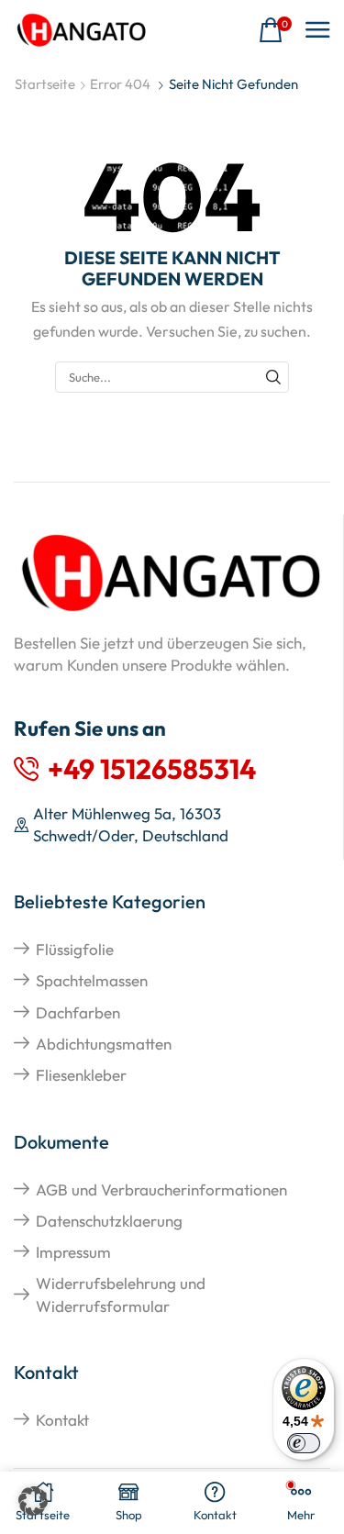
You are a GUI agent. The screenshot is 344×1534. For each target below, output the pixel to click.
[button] (275, 30)
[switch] (303, 1443)
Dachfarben (78, 1012)
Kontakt (62, 1419)
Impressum (73, 1252)
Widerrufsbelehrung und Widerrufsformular (120, 1294)
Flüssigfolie (75, 949)
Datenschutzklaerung (109, 1220)
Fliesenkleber (81, 1074)
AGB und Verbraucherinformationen (161, 1189)
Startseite (45, 84)
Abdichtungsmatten (104, 1043)
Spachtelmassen (92, 980)
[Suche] (273, 377)
